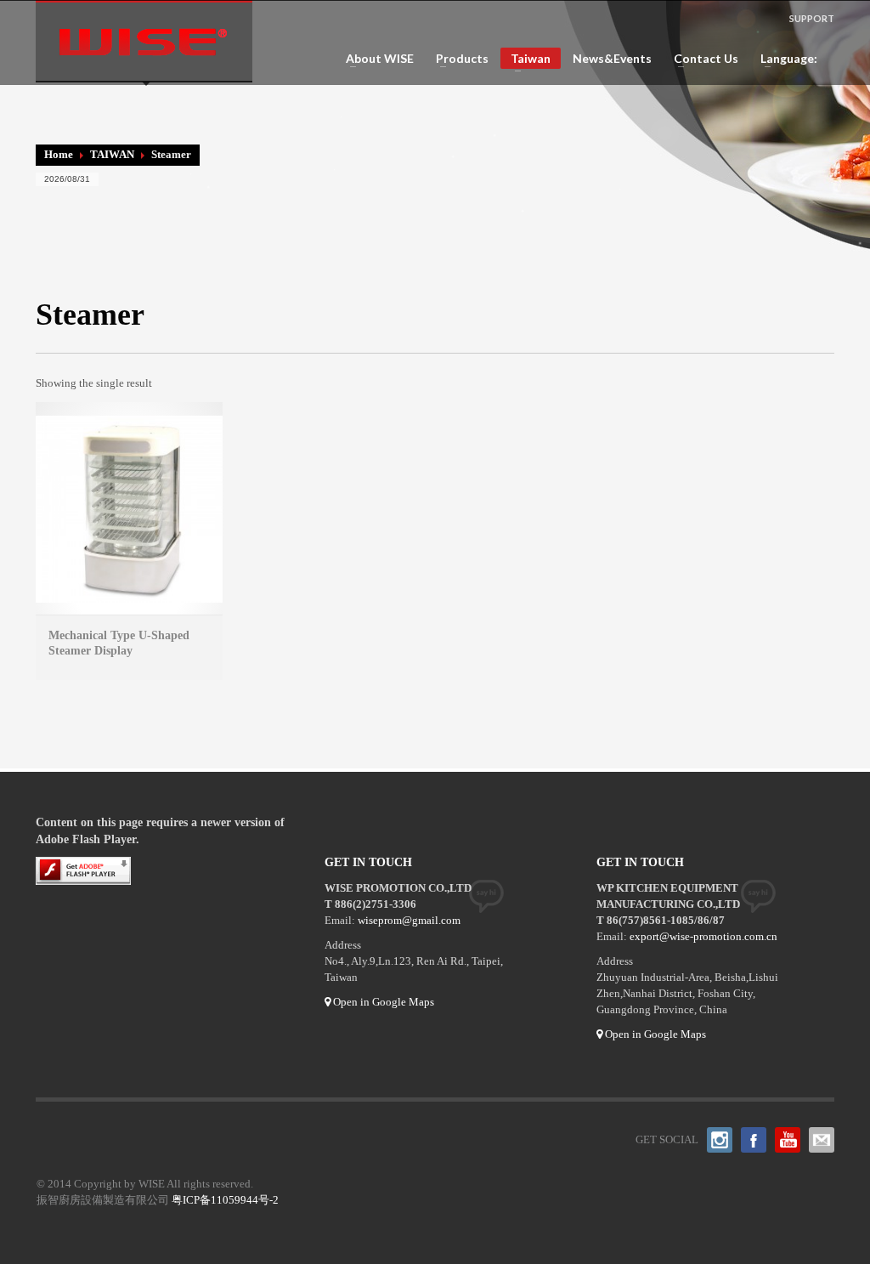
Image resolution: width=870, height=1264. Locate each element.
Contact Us (701, 59)
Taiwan (525, 60)
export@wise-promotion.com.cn (703, 936)
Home (58, 154)
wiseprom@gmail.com (409, 920)
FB (753, 1140)
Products (457, 59)
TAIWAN (112, 154)
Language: (785, 59)
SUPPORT (811, 18)
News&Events (612, 59)
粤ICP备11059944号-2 (225, 1199)
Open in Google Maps (382, 1001)
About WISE (375, 59)
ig (719, 1140)
